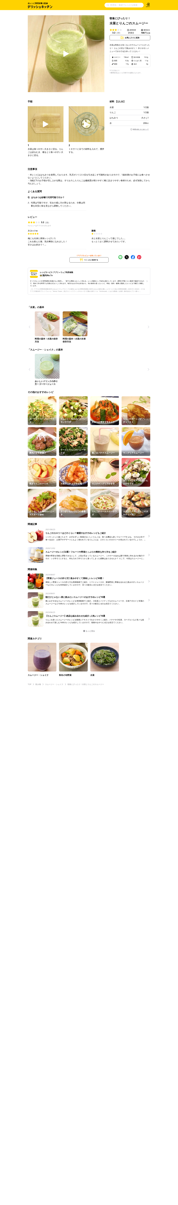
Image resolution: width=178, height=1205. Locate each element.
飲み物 (38, 684)
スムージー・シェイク (54, 684)
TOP (29, 684)
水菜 (112, 107)
